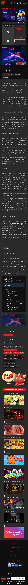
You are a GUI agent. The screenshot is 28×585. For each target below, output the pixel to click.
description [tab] (5, 74)
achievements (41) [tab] (15, 74)
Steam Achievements (9, 363)
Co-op (5, 358)
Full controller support (10, 366)
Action (6, 350)
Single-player (7, 355)
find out (9, 383)
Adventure (13, 350)
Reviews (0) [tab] (5, 77)
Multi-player (17, 355)
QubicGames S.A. (8, 334)
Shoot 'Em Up (7, 352)
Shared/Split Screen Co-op (16, 358)
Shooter (15, 352)
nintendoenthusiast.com (9, 92)
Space (21, 352)
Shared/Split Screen (9, 361)
